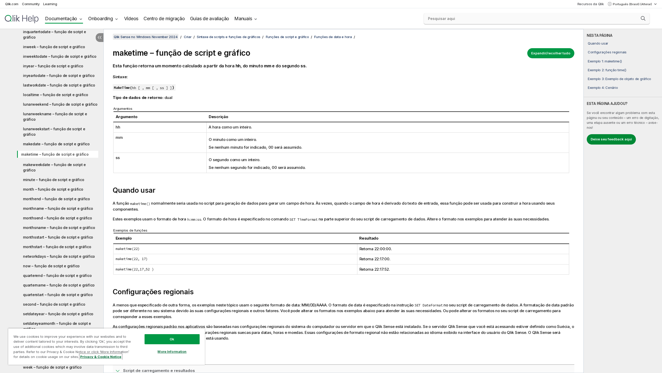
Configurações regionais (607, 52)
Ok (172, 339)
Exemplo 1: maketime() (605, 61)
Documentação (61, 18)
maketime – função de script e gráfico (55, 154)
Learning (50, 4)
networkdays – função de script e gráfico (59, 256)
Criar (188, 37)
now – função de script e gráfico (51, 266)
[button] (643, 18)
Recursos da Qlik (590, 4)
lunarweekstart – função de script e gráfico (54, 132)
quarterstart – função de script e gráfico (58, 294)
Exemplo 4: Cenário (603, 87)
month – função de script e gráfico (53, 189)
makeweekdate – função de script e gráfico (54, 167)
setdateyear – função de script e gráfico (58, 314)
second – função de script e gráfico (54, 304)
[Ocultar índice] (99, 37)
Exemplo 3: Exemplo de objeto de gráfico (619, 79)
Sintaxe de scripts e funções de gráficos (228, 37)
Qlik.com (11, 4)
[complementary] (623, 201)
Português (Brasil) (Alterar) (633, 4)
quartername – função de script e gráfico (59, 285)
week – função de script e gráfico (52, 367)
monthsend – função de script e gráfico (57, 218)
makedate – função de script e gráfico (56, 144)
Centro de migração (164, 18)
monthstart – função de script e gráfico (57, 247)
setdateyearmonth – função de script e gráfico (57, 326)
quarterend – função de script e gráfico (57, 275)
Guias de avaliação (209, 18)
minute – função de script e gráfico (53, 179)
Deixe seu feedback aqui (611, 139)
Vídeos (131, 18)
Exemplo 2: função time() (607, 70)
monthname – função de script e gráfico (58, 208)
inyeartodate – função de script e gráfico (59, 75)
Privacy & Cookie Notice (100, 357)
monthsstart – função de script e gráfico (58, 237)
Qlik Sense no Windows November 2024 (145, 37)
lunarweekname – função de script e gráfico (55, 116)
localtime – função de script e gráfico (55, 94)
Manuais (243, 18)
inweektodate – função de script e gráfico (59, 56)
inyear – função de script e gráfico (53, 66)
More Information (171, 351)
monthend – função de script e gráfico (56, 199)
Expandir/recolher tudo (550, 53)
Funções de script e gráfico (287, 37)
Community (31, 4)
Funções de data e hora (333, 37)
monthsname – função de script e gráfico (59, 227)
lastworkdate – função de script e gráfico (59, 85)
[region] (106, 346)
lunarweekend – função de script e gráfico (60, 104)
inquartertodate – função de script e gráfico (54, 34)
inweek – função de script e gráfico (54, 47)
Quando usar (598, 43)
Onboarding (100, 18)
